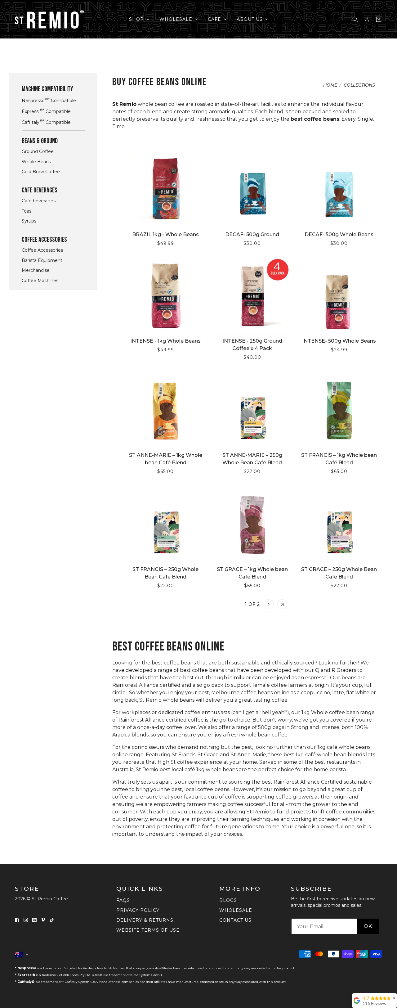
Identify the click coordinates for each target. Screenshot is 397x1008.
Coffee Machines (40, 280)
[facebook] (17, 919)
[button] (222, 604)
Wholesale (235, 910)
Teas (26, 211)
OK (368, 926)
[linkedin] (34, 919)
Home (330, 85)
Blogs (228, 900)
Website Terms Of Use (148, 930)
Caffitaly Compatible (46, 122)
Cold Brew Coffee (41, 171)
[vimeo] (43, 919)
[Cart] (378, 19)
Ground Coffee (38, 151)
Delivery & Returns (144, 920)
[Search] (355, 19)
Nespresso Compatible (49, 100)
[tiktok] (51, 919)
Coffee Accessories (42, 250)
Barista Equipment (42, 260)
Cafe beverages (39, 201)
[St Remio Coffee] (49, 19)
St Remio (124, 104)
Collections (359, 85)
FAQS (123, 900)
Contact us (235, 920)
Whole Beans (36, 161)
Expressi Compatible (46, 111)
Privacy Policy (137, 910)
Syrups (29, 221)
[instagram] (25, 919)
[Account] (367, 19)
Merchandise (36, 270)
